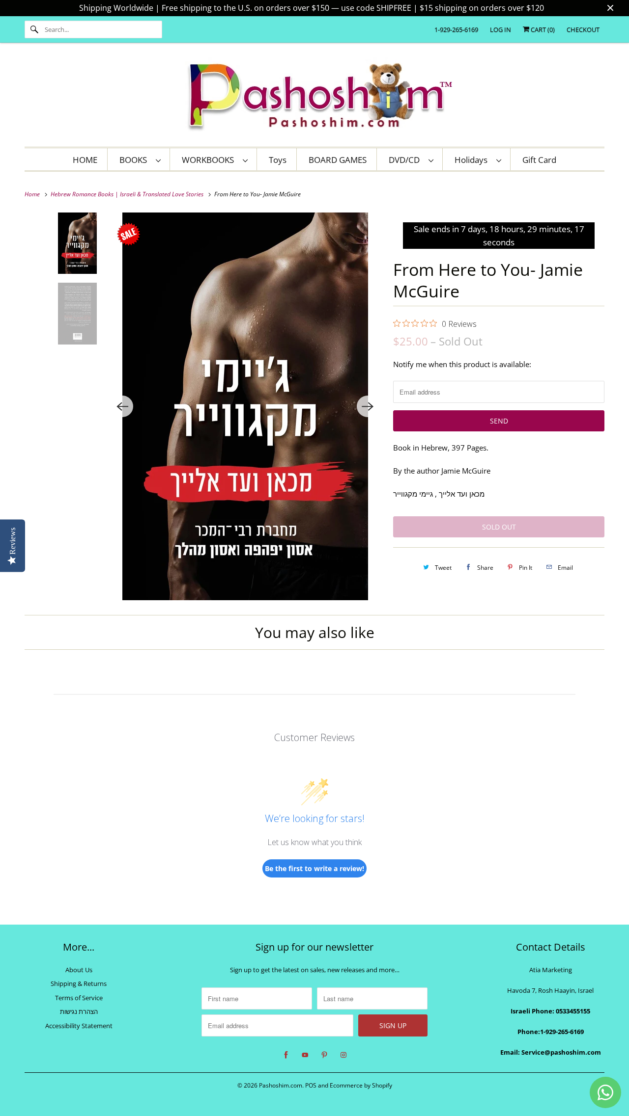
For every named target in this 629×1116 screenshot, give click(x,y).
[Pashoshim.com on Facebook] (286, 1055)
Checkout (583, 29)
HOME (85, 159)
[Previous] (122, 406)
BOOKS (135, 159)
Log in (500, 29)
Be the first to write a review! (314, 868)
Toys (277, 159)
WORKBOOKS (210, 159)
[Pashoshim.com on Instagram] (343, 1055)
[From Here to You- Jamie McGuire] (245, 406)
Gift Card (539, 159)
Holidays (473, 159)
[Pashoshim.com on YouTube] (305, 1055)
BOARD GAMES (338, 159)
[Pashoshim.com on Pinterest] (324, 1055)
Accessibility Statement (79, 1025)
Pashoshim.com (280, 1085)
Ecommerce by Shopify (361, 1085)
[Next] (367, 406)
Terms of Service (79, 997)
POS (310, 1085)
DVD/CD (406, 159)
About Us (78, 969)
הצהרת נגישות (79, 1011)
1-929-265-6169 (456, 29)
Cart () (542, 29)
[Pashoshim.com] (314, 97)
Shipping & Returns (79, 983)
